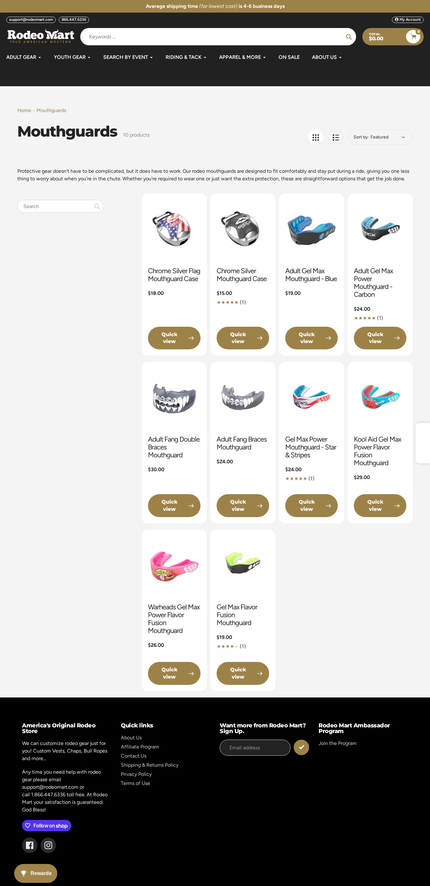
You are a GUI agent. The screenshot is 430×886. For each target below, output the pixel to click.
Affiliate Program (140, 747)
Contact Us (133, 756)
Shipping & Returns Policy (149, 765)
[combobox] (60, 206)
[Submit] (301, 747)
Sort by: (361, 137)
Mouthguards (51, 110)
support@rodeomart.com (31, 19)
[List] (335, 137)
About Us (131, 738)
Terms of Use (135, 783)
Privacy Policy (136, 774)
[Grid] (315, 137)
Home (24, 110)
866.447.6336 (74, 19)
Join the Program (338, 743)
